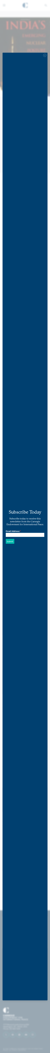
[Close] (44, 55)
